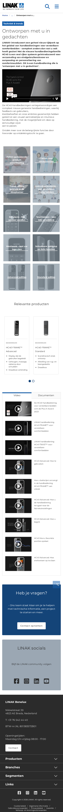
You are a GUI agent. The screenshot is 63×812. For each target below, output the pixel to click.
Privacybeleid (37, 808)
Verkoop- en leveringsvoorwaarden (31, 810)
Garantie (50, 808)
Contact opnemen (31, 625)
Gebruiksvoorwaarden (18, 808)
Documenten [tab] (46, 395)
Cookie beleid (20, 806)
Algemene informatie (38, 806)
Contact (13, 748)
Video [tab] (17, 395)
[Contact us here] (56, 584)
